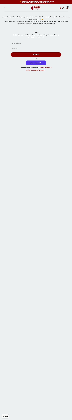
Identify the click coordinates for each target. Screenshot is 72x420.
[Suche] (60, 7)
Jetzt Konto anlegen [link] (44, 67)
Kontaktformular (57, 21)
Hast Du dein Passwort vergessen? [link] (35, 70)
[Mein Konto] (63, 7)
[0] (66, 7)
